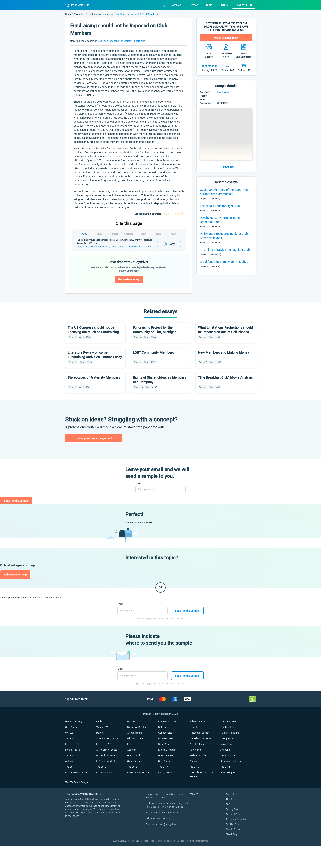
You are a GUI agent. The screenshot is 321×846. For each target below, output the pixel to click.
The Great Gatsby (229, 721)
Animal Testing (134, 732)
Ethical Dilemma (166, 749)
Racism (100, 721)
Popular (193, 761)
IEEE (158, 233)
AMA (173, 233)
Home (68, 14)
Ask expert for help (15, 574)
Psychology (79, 14)
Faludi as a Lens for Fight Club (220, 206)
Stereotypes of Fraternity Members (94, 377)
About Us (230, 799)
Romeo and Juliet (167, 721)
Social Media (164, 744)
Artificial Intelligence (106, 749)
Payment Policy (234, 814)
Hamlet (193, 727)
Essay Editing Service (138, 772)
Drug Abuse (164, 761)
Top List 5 (194, 766)
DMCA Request (233, 834)
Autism (69, 761)
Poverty (100, 732)
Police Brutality (197, 721)
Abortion (131, 749)
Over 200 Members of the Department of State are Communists (225, 192)
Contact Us (231, 794)
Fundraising (93, 14)
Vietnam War (103, 727)
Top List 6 (225, 766)
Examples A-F (227, 738)
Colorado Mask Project (77, 772)
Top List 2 (101, 766)
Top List (69, 766)
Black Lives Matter (136, 727)
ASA (143, 233)
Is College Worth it (105, 761)
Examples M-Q (103, 744)
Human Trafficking (229, 732)
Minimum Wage (135, 738)
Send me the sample (16, 500)
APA (84, 233)
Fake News (195, 749)
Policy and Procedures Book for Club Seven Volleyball (224, 236)
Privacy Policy (233, 809)
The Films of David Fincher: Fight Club (225, 249)
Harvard (114, 233)
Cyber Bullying (134, 761)
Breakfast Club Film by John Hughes (224, 261)
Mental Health (72, 749)
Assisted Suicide (197, 755)
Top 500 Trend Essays (76, 782)
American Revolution (107, 738)
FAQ (228, 804)
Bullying (162, 727)
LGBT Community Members (153, 352)
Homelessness (165, 738)
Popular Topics (104, 772)
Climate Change (197, 744)
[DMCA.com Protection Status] (252, 699)
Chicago (129, 233)
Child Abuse (71, 727)
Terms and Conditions (237, 819)
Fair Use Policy (233, 824)
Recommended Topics (231, 761)
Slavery (69, 738)
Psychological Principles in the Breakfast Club (220, 220)
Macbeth (131, 721)
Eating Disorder (228, 755)
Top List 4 (163, 766)
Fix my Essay (165, 772)
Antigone (225, 749)
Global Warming (73, 721)
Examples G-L (72, 744)
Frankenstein (227, 727)
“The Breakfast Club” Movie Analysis (225, 377)
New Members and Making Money (223, 352)
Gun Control (133, 755)
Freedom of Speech (199, 732)
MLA (99, 233)
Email (138, 483)
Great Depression (167, 755)
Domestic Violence (105, 755)
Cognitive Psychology (120, 41)
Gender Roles (165, 732)
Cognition (103, 41)
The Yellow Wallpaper (200, 738)
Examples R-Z (134, 744)
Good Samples (227, 772)
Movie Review (227, 744)
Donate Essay (233, 829)
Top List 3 (132, 766)
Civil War (69, 732)
